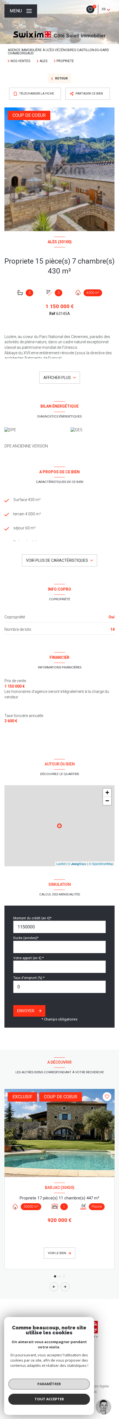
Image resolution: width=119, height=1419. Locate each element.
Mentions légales (97, 1386)
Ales (43, 61)
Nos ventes (20, 61)
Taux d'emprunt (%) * (29, 978)
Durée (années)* (25, 938)
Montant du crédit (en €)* (32, 918)
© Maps (77, 863)
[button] (65, 1286)
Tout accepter (49, 1398)
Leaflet (61, 863)
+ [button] (107, 792)
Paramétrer (49, 1383)
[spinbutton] (59, 987)
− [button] (107, 800)
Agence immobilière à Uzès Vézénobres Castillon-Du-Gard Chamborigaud (58, 51)
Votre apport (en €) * (28, 958)
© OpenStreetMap (101, 863)
